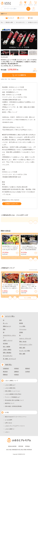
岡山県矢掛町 (4, 57)
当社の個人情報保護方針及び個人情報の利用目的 (19, 449)
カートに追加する (20, 75)
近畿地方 (16, 371)
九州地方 (27, 371)
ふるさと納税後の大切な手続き (13, 394)
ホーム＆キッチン (20, 22)
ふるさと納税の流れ (10, 388)
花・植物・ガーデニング (9, 358)
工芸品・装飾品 (7, 349)
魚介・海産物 (6, 346)
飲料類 (21, 323)
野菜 (4, 329)
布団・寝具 (22, 347)
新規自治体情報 (12, 446)
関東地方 (5, 374)
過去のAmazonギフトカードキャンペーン (15, 416)
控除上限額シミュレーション (12, 391)
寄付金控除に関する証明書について (14, 400)
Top (2, 22)
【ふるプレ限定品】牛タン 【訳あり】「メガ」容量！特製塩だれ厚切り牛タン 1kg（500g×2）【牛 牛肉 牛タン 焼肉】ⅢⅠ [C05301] (29, 288)
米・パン (5, 323)
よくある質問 (8, 420)
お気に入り (35, 70)
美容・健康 (22, 353)
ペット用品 (22, 326)
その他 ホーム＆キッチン (11, 203)
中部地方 (16, 368)
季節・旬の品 (22, 341)
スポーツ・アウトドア (25, 338)
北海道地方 (6, 368)
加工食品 (5, 343)
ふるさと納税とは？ (10, 385)
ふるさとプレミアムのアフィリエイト (15, 426)
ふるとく (7, 432)
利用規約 (27, 446)
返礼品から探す (9, 22)
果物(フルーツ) (7, 326)
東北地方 (5, 371)
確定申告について (9, 403)
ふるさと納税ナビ (9, 429)
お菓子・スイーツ (7, 340)
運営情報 (20, 446)
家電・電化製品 (7, 352)
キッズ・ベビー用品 (24, 350)
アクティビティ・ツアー (25, 344)
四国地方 (27, 368)
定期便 (21, 332)
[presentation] (2, 39)
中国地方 (16, 374)
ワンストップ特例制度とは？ (12, 397)
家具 (20, 320)
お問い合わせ (8, 423)
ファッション (22, 329)
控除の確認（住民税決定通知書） (14, 406)
